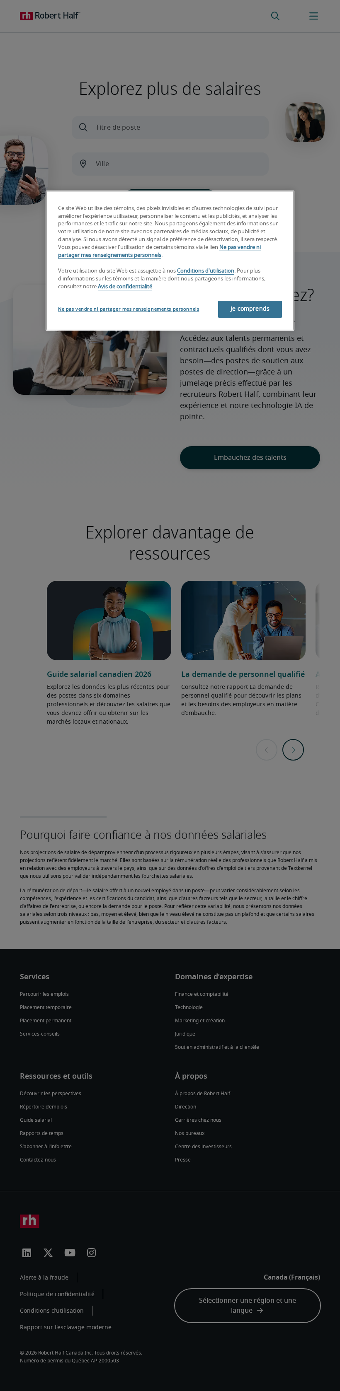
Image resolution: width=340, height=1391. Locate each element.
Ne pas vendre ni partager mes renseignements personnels (128, 309)
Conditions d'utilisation (205, 271)
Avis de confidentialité (125, 287)
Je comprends (250, 309)
